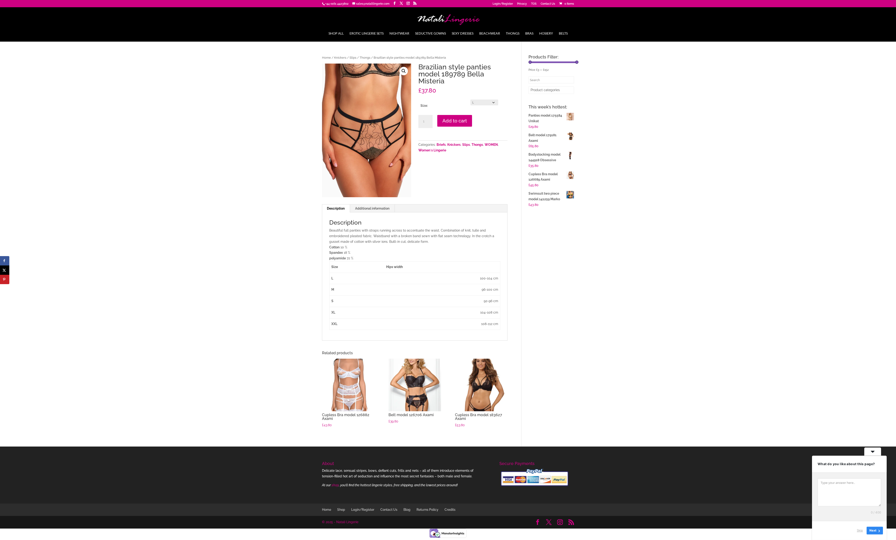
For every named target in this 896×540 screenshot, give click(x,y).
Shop (341, 509)
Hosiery (546, 33)
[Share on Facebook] (4, 260)
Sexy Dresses (462, 33)
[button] (403, 71)
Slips (353, 57)
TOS (533, 3)
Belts (563, 33)
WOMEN (491, 145)
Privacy (522, 3)
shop (335, 485)
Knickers (340, 57)
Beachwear (489, 33)
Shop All (336, 33)
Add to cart (454, 121)
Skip (860, 530)
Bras (529, 33)
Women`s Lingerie (432, 150)
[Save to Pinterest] (4, 279)
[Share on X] (4, 270)
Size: (424, 105)
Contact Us (548, 3)
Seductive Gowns (430, 33)
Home (326, 57)
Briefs (441, 145)
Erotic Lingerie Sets (367, 33)
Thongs (512, 33)
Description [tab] (336, 208)
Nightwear (399, 33)
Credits (449, 509)
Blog (406, 509)
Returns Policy (427, 509)
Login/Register (503, 3)
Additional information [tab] (372, 208)
